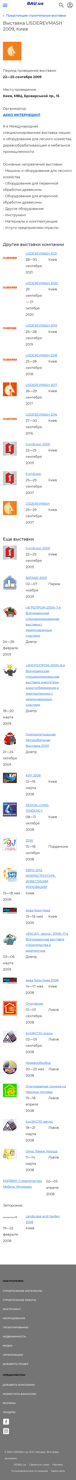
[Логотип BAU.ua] (35, 3)
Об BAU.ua (20, 1464)
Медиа (8, 1345)
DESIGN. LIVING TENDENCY (37, 808)
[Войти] (70, 5)
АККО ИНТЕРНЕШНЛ (21, 115)
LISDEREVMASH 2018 (41, 355)
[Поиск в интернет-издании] (61, 5)
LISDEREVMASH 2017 (41, 385)
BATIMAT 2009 (36, 578)
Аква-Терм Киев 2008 (42, 980)
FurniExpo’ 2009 (38, 444)
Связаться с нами (39, 1464)
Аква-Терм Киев (38, 910)
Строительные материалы (22, 1290)
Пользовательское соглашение (29, 1471)
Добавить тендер (15, 1363)
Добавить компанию (19, 1384)
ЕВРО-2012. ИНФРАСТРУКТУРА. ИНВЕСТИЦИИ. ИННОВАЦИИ (41, 878)
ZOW (29, 840)
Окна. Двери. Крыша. (42, 1151)
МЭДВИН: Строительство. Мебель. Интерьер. (22, 1183)
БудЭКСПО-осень (39, 1033)
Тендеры (9, 1412)
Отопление (34, 1003)
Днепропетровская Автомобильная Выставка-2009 (41, 740)
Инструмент (12, 1309)
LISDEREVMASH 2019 (41, 325)
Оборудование (14, 1318)
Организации (13, 1354)
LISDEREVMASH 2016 (41, 414)
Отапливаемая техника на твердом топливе (46, 1089)
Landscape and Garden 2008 (43, 1219)
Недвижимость (14, 1336)
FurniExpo (33, 474)
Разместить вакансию (19, 1393)
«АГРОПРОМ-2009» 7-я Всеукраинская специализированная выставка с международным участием (43, 621)
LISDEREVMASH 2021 (41, 253)
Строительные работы (19, 1299)
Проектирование (15, 1327)
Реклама (9, 1403)
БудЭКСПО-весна (39, 1121)
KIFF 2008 (33, 775)
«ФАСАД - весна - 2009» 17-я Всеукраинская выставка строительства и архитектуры (47, 942)
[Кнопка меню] (5, 5)
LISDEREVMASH (38, 504)
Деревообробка (38, 1063)
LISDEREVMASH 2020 (42, 283)
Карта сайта (58, 1471)
